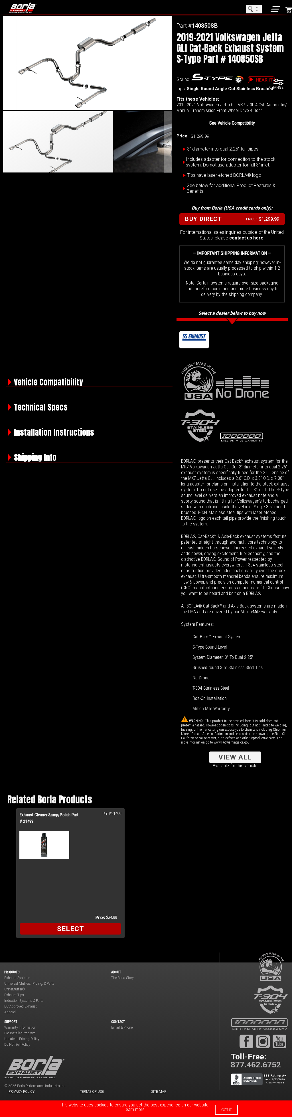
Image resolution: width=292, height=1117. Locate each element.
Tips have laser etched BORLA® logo (224, 175)
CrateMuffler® (14, 989)
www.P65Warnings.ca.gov (231, 742)
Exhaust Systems (17, 978)
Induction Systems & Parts (24, 1001)
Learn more (134, 1109)
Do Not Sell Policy (17, 1045)
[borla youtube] (279, 1041)
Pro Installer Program (19, 1033)
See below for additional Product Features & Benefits (231, 188)
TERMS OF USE (92, 1092)
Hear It (264, 80)
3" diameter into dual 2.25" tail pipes (222, 149)
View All (235, 757)
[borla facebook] (246, 1041)
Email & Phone (122, 1027)
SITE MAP (158, 1092)
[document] (146, 1109)
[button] (168, 142)
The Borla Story (122, 978)
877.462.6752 (256, 1064)
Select (70, 929)
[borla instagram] (263, 1041)
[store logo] (28, 8)
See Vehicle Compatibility (232, 123)
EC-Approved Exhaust (20, 1006)
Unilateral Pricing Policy (21, 1039)
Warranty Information (20, 1027)
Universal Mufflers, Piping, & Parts (29, 984)
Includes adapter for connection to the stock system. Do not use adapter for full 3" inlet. (230, 162)
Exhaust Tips (14, 995)
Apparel (10, 1012)
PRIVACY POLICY (22, 1092)
